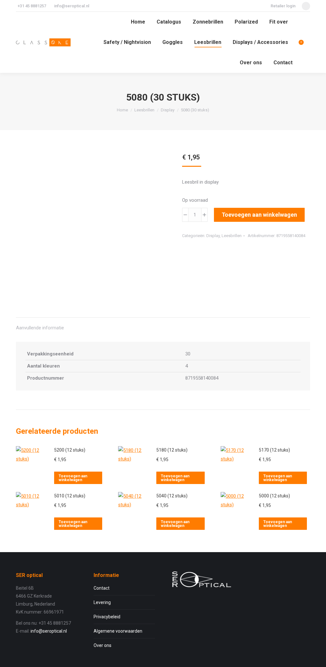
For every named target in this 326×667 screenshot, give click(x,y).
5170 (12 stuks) (274, 450)
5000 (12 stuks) (274, 495)
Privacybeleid (107, 616)
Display (213, 235)
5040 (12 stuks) (172, 495)
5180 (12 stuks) (172, 450)
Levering (102, 602)
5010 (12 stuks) (69, 495)
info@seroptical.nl (71, 6)
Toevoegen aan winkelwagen (259, 214)
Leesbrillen (232, 235)
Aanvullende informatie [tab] (40, 328)
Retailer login (283, 6)
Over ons (102, 645)
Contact (102, 588)
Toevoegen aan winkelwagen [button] (73, 478)
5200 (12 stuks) (69, 450)
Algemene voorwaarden (118, 631)
